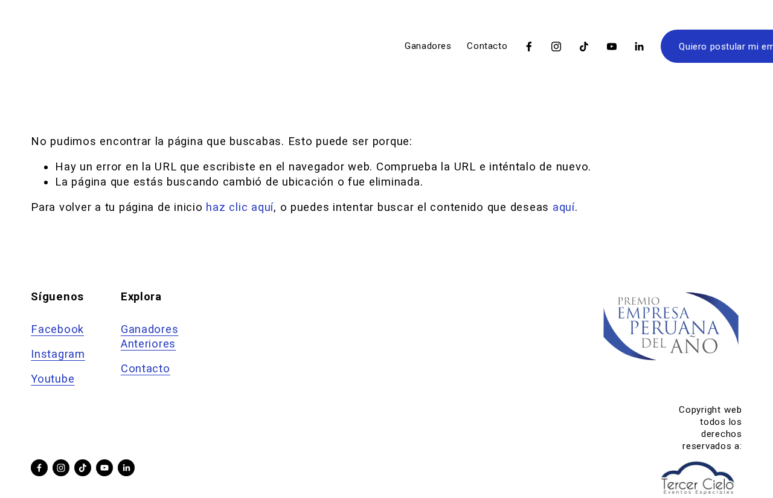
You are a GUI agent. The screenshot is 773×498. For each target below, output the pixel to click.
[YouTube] (612, 46)
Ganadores (428, 45)
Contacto (487, 45)
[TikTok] (584, 46)
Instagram (58, 354)
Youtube (52, 379)
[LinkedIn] (639, 46)
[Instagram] (556, 46)
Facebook (57, 329)
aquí (564, 207)
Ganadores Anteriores (150, 337)
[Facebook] (529, 46)
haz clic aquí (240, 207)
